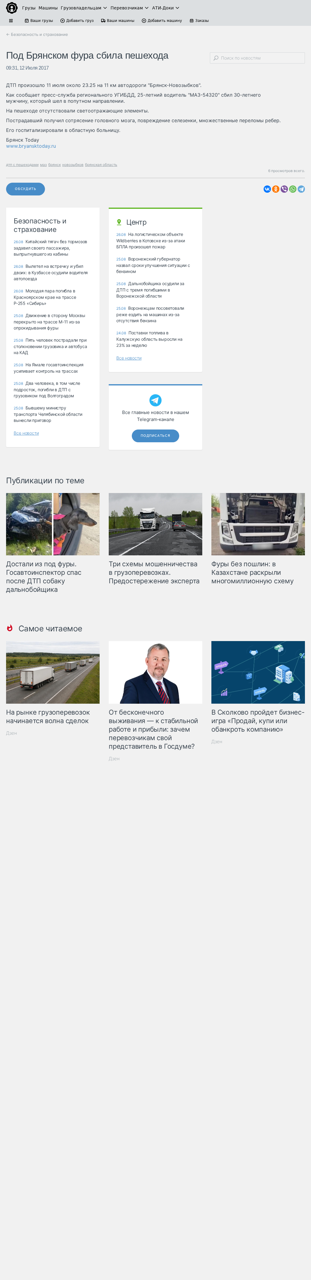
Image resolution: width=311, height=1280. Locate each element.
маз (43, 164)
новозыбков (73, 164)
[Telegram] (301, 189)
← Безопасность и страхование (37, 34)
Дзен (11, 733)
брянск (54, 164)
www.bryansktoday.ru (31, 146)
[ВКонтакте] (267, 189)
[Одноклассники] (275, 189)
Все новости (26, 433)
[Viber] (284, 189)
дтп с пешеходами (22, 164)
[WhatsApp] (292, 189)
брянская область (101, 164)
